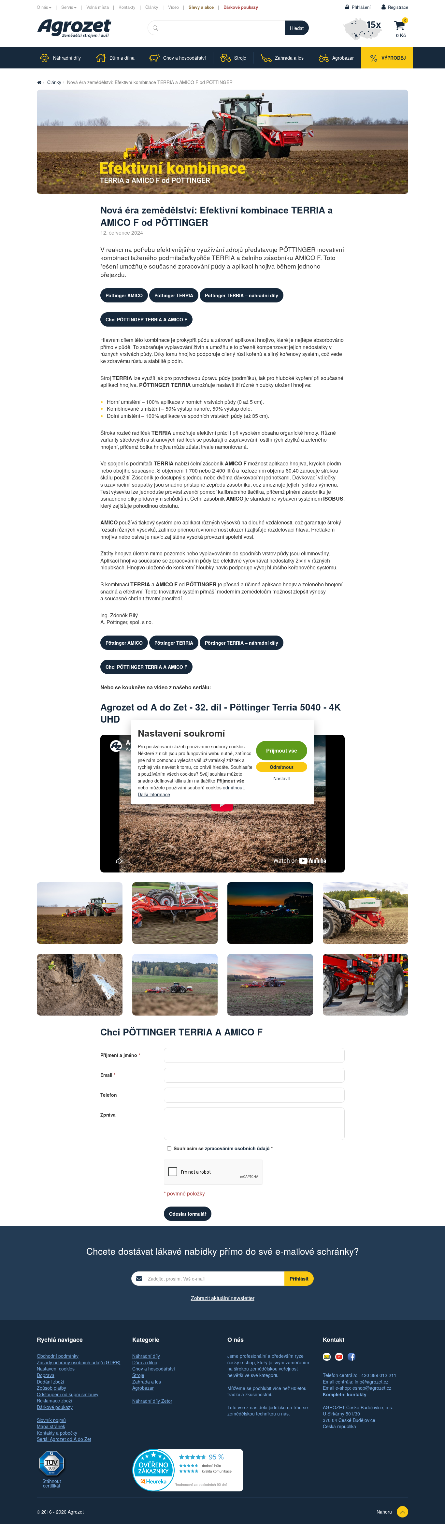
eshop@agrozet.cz (371, 1388)
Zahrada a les (146, 1381)
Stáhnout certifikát (51, 1483)
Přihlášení (361, 7)
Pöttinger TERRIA (173, 295)
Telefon (108, 1094)
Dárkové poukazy (240, 7)
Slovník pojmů (51, 1420)
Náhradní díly (146, 1356)
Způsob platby (51, 1388)
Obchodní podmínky (58, 1356)
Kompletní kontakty (344, 1394)
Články (151, 7)
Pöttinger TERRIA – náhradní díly (241, 295)
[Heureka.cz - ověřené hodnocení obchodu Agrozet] (187, 1469)
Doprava (45, 1375)
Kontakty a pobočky (57, 1432)
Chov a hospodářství (153, 1368)
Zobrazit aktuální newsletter (222, 1298)
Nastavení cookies (56, 1368)
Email (107, 1074)
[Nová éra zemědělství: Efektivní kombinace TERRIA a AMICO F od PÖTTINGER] (74, 28)
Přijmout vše (281, 750)
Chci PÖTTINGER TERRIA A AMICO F (146, 319)
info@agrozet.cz (371, 1381)
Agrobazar (143, 1388)
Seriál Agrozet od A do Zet (64, 1439)
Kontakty (127, 7)
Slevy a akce (201, 7)
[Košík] (401, 24)
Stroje (138, 1375)
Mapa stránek (51, 1426)
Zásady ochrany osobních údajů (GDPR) (79, 1362)
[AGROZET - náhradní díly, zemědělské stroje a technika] (39, 82)
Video (173, 7)
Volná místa (97, 7)
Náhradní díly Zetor (152, 1401)
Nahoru (384, 1511)
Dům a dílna (144, 1362)
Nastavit (281, 778)
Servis (67, 7)
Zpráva (108, 1114)
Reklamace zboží (54, 1400)
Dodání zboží (50, 1381)
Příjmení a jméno (120, 1054)
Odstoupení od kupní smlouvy (67, 1394)
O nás (42, 7)
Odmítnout (282, 767)
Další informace (154, 794)
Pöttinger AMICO (124, 295)
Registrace (398, 7)
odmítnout (233, 787)
